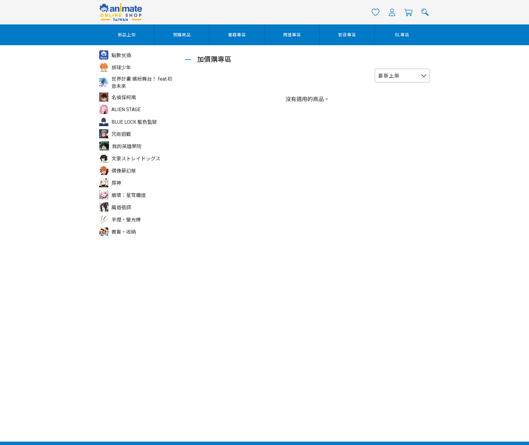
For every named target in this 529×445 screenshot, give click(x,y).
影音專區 (347, 34)
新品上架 (127, 34)
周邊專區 (292, 34)
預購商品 (182, 34)
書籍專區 (237, 34)
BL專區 (402, 34)
